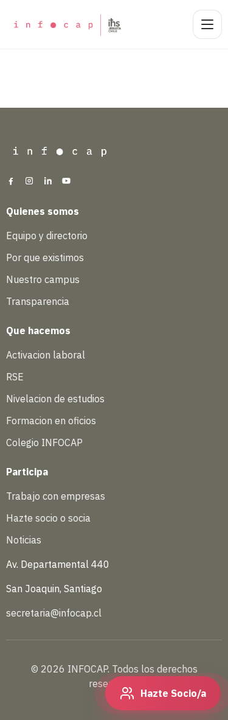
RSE (15, 377)
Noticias (23, 540)
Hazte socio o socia (48, 518)
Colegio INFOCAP (44, 442)
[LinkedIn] (48, 182)
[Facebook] (11, 182)
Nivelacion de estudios (55, 399)
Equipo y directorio (47, 235)
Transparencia (37, 301)
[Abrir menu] (207, 24)
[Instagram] (29, 182)
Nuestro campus (43, 279)
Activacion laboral (45, 355)
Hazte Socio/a (173, 693)
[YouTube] (66, 182)
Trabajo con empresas (55, 496)
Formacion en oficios (51, 420)
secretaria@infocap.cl (54, 613)
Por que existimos (45, 257)
